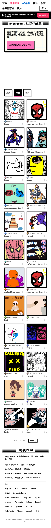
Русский (19, 507)
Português (19, 502)
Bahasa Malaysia (19, 493)
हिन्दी (37, 511)
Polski (29, 502)
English (8, 489)
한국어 (7, 493)
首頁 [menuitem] (4, 3)
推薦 (8, 92)
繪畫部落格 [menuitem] (8, 8)
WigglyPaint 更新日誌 (13, 473)
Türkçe (19, 511)
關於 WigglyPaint (11, 465)
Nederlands (9, 511)
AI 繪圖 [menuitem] (26, 3)
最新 (18, 92)
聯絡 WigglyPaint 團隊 (32, 473)
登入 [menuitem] (44, 8)
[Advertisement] (25, 70)
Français (8, 507)
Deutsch (38, 502)
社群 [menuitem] (35, 3)
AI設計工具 (19, 478)
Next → (33, 441)
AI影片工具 (9, 478)
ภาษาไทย (8, 502)
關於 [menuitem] (19, 8)
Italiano (28, 507)
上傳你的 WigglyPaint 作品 (20, 45)
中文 (16, 489)
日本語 (33, 489)
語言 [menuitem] (43, 3)
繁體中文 (24, 489)
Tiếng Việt (26, 498)
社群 (22, 465)
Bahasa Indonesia (12, 498)
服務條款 (27, 469)
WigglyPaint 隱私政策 (13, 469)
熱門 (27, 92)
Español (38, 498)
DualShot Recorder (33, 478)
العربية (29, 511)
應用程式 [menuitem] (14, 3)
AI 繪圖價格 (30, 465)
